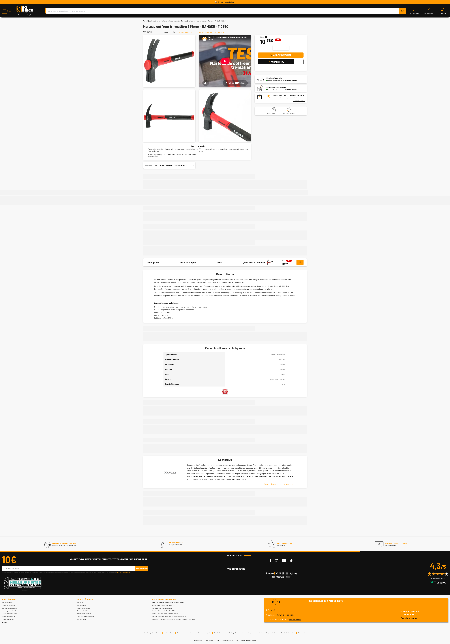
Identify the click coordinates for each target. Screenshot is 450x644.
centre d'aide (295, 619)
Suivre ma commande (83, 608)
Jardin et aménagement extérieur (268, 633)
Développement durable (248, 640)
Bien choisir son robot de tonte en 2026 (163, 605)
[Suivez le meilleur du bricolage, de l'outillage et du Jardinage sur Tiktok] (291, 561)
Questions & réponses (254, 262)
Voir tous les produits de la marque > (278, 484)
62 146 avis (442, 578)
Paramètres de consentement (185, 633)
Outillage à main (154, 21)
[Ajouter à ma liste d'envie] (300, 61)
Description (153, 262)
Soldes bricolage (227, 640)
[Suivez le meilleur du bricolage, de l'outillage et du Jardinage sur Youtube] (284, 561)
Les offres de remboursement (85, 616)
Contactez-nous (81, 605)
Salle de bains (302, 633)
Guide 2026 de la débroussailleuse (162, 608)
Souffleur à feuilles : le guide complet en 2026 (165, 613)
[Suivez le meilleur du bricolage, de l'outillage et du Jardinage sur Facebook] (270, 561)
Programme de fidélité (8, 616)
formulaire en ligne (285, 614)
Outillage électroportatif (236, 633)
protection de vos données (123, 572)
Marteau (184, 21)
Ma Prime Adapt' (81, 619)
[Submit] (402, 11)
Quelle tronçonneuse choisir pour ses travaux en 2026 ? (168, 602)
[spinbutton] (280, 47)
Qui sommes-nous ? (8, 602)
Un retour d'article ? (82, 611)
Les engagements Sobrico (9, 611)
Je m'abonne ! (142, 568)
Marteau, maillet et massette (170, 21)
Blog (237, 640)
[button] (6, 10)
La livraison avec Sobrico (9, 613)
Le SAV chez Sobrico (8, 619)
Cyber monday (209, 640)
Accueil (145, 21)
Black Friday (198, 640)
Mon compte (80, 602)
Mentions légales (169, 633)
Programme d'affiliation (9, 605)
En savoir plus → (299, 101)
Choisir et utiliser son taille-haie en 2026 (163, 611)
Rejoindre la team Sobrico (9, 608)
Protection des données (84, 613)
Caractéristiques (187, 262)
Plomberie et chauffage (288, 633)
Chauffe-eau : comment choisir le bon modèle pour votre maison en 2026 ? (173, 619)
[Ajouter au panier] (300, 262)
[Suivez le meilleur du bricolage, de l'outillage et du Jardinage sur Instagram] (276, 561)
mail (273, 610)
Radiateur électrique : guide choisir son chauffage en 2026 (169, 616)
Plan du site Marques (220, 633)
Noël (218, 640)
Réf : (144, 32)
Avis (219, 262)
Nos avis (4, 622)
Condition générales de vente (152, 633)
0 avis (166, 32)
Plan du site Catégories (204, 633)
